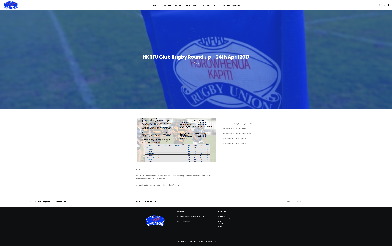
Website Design (204, 242)
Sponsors (220, 226)
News (219, 221)
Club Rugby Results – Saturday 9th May (234, 138)
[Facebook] (387, 5)
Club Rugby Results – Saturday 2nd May (234, 143)
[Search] (378, 5)
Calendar (220, 224)
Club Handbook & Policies (226, 219)
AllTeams (213, 242)
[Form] (382, 5)
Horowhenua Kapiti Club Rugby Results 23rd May (236, 133)
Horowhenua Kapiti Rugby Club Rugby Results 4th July (238, 124)
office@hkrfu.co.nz (186, 221)
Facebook (297, 202)
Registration (222, 216)
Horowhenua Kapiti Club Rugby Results (234, 129)
